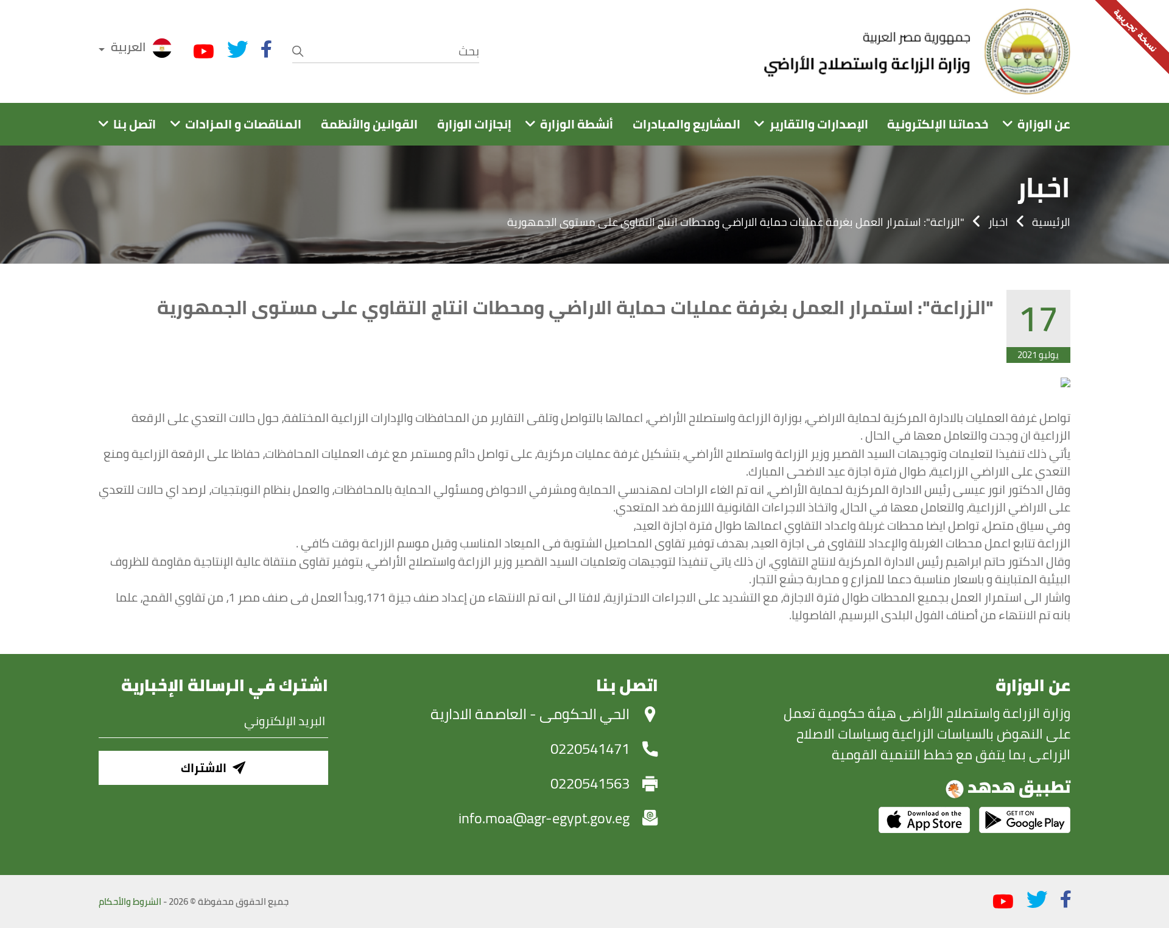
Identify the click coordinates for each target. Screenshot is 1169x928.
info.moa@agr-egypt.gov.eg (544, 818)
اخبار (998, 221)
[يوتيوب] (203, 51)
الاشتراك (203, 767)
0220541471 (590, 748)
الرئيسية (1051, 221)
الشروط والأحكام (130, 901)
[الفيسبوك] (266, 49)
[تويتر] (237, 49)
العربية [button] (128, 46)
